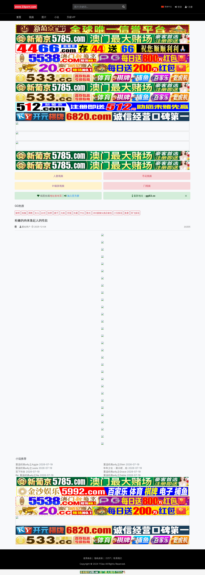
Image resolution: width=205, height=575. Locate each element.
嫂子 (56, 213)
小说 (56, 17)
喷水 (88, 213)
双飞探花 (135, 213)
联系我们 (117, 558)
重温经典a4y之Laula (27, 468)
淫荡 (69, 213)
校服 (24, 213)
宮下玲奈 (20, 471)
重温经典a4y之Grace (114, 471)
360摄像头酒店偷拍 (102, 213)
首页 (18, 17)
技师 (50, 213)
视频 (31, 17)
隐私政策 (98, 558)
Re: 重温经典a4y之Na (27, 475)
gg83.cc (150, 195)
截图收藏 (51, 195)
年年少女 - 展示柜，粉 (115, 468)
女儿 (37, 213)
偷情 (17, 213)
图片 (44, 17)
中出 (82, 213)
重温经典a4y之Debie (114, 475)
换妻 (127, 213)
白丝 (43, 213)
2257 (108, 558)
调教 (30, 213)
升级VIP (71, 17)
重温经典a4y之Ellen (114, 464)
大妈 (63, 213)
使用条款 (87, 558)
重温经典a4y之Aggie (27, 464)
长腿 (76, 213)
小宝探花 (118, 213)
